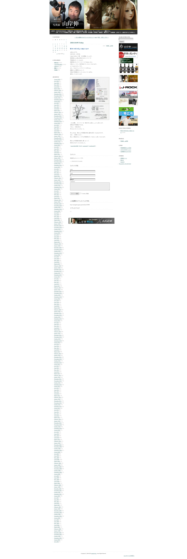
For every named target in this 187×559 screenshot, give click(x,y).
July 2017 (56, 278)
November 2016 (58, 293)
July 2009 (56, 454)
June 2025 (56, 105)
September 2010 (58, 428)
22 (66, 48)
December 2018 (57, 247)
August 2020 (57, 211)
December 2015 (57, 313)
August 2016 (57, 298)
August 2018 (57, 254)
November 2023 (58, 139)
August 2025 (57, 101)
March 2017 (57, 286)
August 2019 (57, 232)
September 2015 (58, 318)
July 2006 (56, 519)
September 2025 (58, 99)
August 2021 (57, 189)
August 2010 (57, 430)
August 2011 (57, 408)
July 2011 (56, 410)
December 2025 (57, 94)
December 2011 (57, 401)
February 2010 (57, 441)
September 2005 (58, 538)
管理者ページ (123, 158)
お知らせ (56, 66)
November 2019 (58, 227)
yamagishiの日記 (58, 64)
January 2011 (57, 421)
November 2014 (58, 337)
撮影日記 (56, 62)
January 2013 (57, 377)
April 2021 (56, 196)
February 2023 (57, 156)
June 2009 (56, 455)
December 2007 (57, 488)
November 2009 (58, 446)
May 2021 (56, 194)
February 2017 (57, 287)
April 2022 (56, 174)
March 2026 (57, 88)
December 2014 (57, 335)
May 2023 (56, 150)
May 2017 (56, 282)
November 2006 (58, 512)
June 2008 (56, 477)
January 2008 (57, 486)
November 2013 (58, 359)
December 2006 (57, 510)
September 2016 (58, 296)
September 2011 (58, 406)
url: (71, 177)
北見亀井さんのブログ (125, 151)
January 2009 (57, 465)
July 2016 (56, 300)
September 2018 (58, 253)
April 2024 (56, 130)
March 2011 (57, 417)
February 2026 (57, 90)
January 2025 (57, 114)
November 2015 (58, 315)
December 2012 (57, 379)
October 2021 (57, 185)
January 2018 (57, 267)
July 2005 (56, 541)
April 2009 (56, 459)
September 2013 (58, 362)
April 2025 (56, 108)
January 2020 (57, 223)
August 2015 (57, 320)
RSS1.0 (122, 160)
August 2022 (57, 167)
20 (62, 48)
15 (66, 46)
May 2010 (56, 435)
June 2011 (56, 412)
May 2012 (56, 391)
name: (71, 169)
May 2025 (56, 106)
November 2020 (58, 205)
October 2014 (57, 338)
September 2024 (58, 121)
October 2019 (57, 229)
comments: (72, 181)
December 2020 (57, 203)
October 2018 (57, 251)
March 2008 (57, 483)
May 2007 (56, 501)
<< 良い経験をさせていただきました (84, 37)
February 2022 (57, 178)
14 (64, 46)
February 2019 (57, 243)
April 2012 (56, 393)
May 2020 (56, 216)
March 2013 (57, 373)
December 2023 (57, 138)
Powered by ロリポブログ (125, 163)
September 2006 (58, 516)
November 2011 (58, 402)
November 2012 (58, 380)
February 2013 (57, 375)
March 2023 (57, 154)
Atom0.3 (122, 161)
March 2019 (57, 242)
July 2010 (56, 432)
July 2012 (56, 388)
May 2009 (56, 457)
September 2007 (58, 494)
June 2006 (56, 521)
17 (55, 48)
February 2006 (57, 528)
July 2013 (56, 366)
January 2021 (57, 201)
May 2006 (56, 523)
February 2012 (57, 397)
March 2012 (57, 395)
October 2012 (57, 382)
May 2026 (56, 84)
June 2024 (56, 126)
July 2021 (56, 190)
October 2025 (57, 97)
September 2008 (58, 472)
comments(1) (86, 146)
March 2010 (57, 439)
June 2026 (56, 83)
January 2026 (57, 92)
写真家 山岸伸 (109, 45)
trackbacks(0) (92, 146)
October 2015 (57, 317)
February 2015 (57, 331)
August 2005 (57, 539)
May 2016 (56, 304)
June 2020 (56, 214)
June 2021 (56, 192)
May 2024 (56, 128)
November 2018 (58, 249)
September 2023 (58, 143)
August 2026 (57, 79)
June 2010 (56, 434)
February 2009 (57, 463)
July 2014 (56, 344)
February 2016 (57, 309)
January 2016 (57, 311)
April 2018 (56, 262)
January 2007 (57, 508)
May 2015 (56, 326)
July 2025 (56, 103)
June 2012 (56, 390)
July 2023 (56, 147)
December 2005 (57, 532)
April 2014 (56, 349)
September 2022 (58, 165)
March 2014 (57, 351)
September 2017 (58, 274)
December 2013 (57, 357)
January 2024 (57, 136)
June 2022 (56, 170)
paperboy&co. (94, 553)
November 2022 (58, 161)
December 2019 (57, 225)
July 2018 (56, 256)
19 (59, 48)
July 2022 (56, 169)
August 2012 (57, 386)
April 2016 (56, 306)
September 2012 (58, 384)
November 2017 (58, 271)
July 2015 (56, 322)
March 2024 (57, 132)
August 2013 (57, 364)
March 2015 (57, 329)
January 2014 (57, 355)
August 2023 (57, 145)
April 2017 (56, 284)
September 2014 (58, 340)
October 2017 (57, 273)
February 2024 (57, 134)
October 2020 (57, 207)
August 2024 (57, 123)
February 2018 (57, 265)
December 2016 (57, 291)
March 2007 (57, 505)
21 (64, 48)
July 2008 (56, 476)
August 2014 (57, 342)
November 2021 (58, 183)
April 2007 (56, 503)
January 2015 (57, 333)
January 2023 (57, 158)
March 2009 (57, 461)
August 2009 (57, 452)
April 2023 (56, 152)
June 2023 (56, 148)
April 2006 (56, 525)
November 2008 (58, 468)
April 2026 (56, 86)
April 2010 (56, 437)
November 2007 (58, 490)
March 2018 (57, 264)
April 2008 (56, 481)
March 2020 (57, 220)
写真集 (55, 70)
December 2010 (57, 422)
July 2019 (56, 234)
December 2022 (57, 159)
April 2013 (56, 371)
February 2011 (57, 419)
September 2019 (58, 231)
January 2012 (57, 399)
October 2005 (57, 536)
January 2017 (57, 289)
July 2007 (56, 497)
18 (57, 48)
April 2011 (56, 415)
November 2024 (58, 117)
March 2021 (57, 198)
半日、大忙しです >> (103, 37)
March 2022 (57, 176)
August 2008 (57, 474)
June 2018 (56, 258)
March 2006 (57, 527)
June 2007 (56, 499)
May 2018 (56, 260)
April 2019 (56, 240)
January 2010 (57, 443)
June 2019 (56, 236)
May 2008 (56, 479)
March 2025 (57, 110)
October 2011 (57, 404)
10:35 (80, 146)
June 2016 (56, 302)
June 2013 (56, 368)
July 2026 (56, 81)
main (96, 37)
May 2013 (56, 370)
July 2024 (56, 125)
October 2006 (57, 514)
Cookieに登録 (85, 193)
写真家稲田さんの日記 (125, 147)
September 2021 (58, 187)
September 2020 (58, 209)
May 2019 (56, 238)
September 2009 (58, 450)
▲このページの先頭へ (129, 555)
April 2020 (56, 218)
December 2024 (57, 116)
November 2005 (58, 534)
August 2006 (57, 518)
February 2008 (57, 485)
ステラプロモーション (125, 149)
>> (63, 53)
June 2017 (56, 280)
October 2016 (57, 295)
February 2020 (57, 222)
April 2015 (56, 328)
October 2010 (57, 426)
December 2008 (57, 466)
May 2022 (56, 172)
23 (53, 50)
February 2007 (57, 507)
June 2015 (56, 324)
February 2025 (57, 112)
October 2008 (57, 470)
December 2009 (57, 444)
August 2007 (57, 496)
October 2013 (57, 360)
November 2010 (58, 424)
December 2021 (57, 181)
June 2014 (56, 346)
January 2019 (57, 245)
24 (55, 50)
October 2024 (57, 119)
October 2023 (57, 141)
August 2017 (57, 276)
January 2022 (57, 180)
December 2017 (57, 269)
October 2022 (57, 163)
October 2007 (57, 492)
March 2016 (57, 307)
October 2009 (57, 448)
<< (57, 53)
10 (55, 46)
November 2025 (58, 95)
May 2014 (56, 348)
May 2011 (56, 413)
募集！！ (56, 68)
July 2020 (56, 212)
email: (71, 173)
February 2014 (57, 353)
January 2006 (57, 530)
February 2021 (57, 200)
